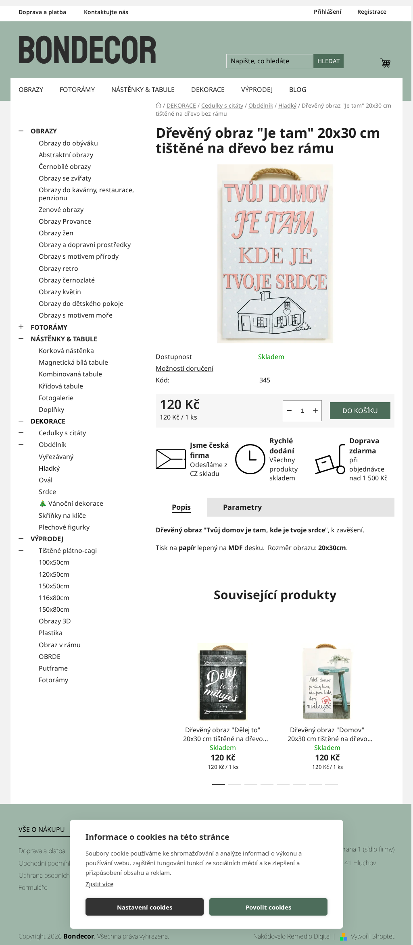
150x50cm (54, 586)
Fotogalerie (56, 397)
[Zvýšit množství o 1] (315, 411)
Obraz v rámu (60, 644)
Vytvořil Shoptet (372, 936)
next (388, 711)
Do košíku (360, 410)
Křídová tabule (61, 386)
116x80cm (54, 597)
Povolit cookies (268, 907)
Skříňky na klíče (62, 515)
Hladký (49, 468)
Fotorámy (53, 679)
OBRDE (49, 656)
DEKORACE (48, 421)
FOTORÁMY (49, 327)
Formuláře (33, 887)
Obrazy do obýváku (68, 143)
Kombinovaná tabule (70, 374)
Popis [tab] (181, 507)
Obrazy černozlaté (67, 280)
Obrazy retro (58, 268)
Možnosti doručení (184, 368)
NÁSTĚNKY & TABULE (64, 338)
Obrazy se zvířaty (65, 178)
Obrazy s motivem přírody (79, 256)
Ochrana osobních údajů (53, 875)
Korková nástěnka (66, 350)
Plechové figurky (64, 527)
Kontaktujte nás (106, 12)
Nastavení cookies (144, 907)
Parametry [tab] (242, 507)
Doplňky (51, 409)
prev (162, 711)
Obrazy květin (60, 291)
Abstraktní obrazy (66, 154)
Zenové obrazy (61, 209)
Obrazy (44, 131)
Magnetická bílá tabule (73, 362)
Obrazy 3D (55, 621)
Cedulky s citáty (62, 432)
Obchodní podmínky (47, 863)
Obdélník (53, 444)
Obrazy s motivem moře (76, 315)
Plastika (51, 632)
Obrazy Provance (65, 221)
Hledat (328, 61)
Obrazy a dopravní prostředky (85, 244)
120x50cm (54, 574)
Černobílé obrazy (65, 166)
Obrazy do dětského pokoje (81, 303)
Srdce (47, 491)
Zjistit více (99, 884)
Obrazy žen (56, 232)
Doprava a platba (42, 12)
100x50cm (54, 562)
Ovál (45, 480)
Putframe (53, 668)
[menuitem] (30, 89)
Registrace (371, 11)
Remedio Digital (309, 936)
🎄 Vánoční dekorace (71, 503)
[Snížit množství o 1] (289, 411)
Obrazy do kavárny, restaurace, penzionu (86, 193)
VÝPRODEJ (47, 538)
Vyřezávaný (56, 456)
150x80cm (54, 609)
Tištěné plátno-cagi (68, 550)
